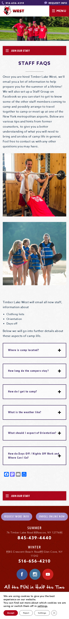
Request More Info (16, 516)
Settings (42, 612)
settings (42, 606)
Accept (10, 612)
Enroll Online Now (52, 516)
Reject (26, 612)
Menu (61, 11)
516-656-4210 (14, 3)
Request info (57, 3)
